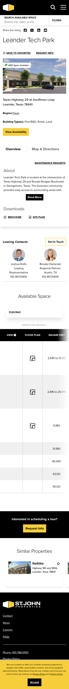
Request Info (45, 53)
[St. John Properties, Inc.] (24, 7)
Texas (15, 113)
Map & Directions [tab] (45, 148)
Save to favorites (18, 53)
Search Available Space (20, 17)
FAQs (6, 637)
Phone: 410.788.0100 (15, 652)
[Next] (62, 76)
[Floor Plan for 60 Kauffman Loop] (32, 358)
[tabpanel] (34, 190)
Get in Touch (56, 242)
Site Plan (39, 217)
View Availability (15, 132)
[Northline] (19, 573)
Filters (56, 20)
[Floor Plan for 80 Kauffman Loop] (32, 392)
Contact (8, 616)
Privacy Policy (11, 659)
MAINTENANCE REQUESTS (50, 163)
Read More (35, 197)
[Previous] (6, 76)
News (6, 623)
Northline (38, 563)
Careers (7, 630)
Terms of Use (56, 674)
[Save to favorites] (59, 563)
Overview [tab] (13, 148)
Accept (34, 682)
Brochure (14, 217)
